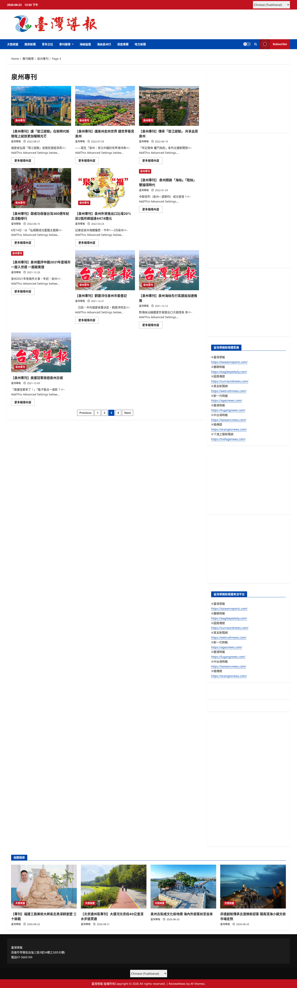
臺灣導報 (16, 141)
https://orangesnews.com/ (229, 429)
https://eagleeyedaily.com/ (229, 372)
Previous (85, 413)
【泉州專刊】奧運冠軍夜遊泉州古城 (37, 378)
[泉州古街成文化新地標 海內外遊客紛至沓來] (183, 887)
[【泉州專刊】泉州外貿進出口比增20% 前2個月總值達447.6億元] (105, 188)
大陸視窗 (12, 44)
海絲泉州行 (104, 44)
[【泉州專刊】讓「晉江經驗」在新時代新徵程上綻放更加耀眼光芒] (41, 106)
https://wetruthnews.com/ (228, 391)
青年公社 (47, 44)
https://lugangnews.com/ (228, 410)
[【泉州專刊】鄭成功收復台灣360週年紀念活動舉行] (41, 188)
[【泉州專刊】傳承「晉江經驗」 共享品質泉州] (169, 106)
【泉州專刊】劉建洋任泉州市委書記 (101, 296)
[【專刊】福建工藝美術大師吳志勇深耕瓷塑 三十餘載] (44, 887)
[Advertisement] (248, 100)
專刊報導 (65, 44)
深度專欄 (122, 44)
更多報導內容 (24, 161)
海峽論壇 (85, 44)
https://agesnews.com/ (226, 400)
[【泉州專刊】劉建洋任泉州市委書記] (105, 270)
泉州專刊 (20, 120)
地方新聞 (140, 44)
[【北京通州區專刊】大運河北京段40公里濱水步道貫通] (113, 887)
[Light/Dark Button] (247, 44)
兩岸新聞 (30, 44)
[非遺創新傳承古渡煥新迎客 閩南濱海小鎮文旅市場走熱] (253, 887)
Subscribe (280, 44)
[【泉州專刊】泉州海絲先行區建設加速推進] (169, 270)
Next (127, 413)
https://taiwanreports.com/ (229, 362)
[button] (255, 44)
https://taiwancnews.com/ (228, 420)
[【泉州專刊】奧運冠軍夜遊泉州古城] (41, 353)
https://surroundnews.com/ (229, 381)
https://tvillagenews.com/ (228, 439)
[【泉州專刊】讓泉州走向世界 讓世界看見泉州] (105, 106)
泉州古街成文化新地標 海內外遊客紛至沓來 (182, 914)
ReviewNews (177, 984)
